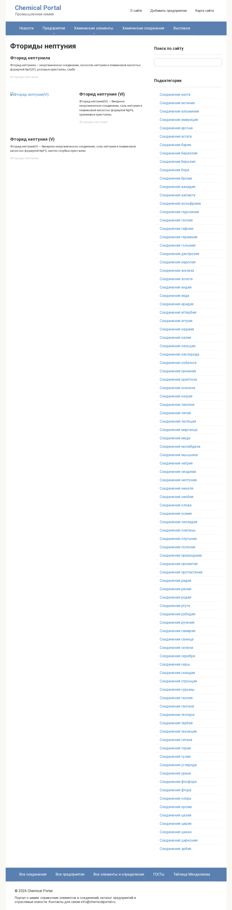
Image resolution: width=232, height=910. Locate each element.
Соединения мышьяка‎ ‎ (179, 455)
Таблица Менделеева (192, 874)
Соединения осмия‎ (176, 513)
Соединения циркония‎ (179, 840)
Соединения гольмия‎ (178, 245)
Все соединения (32, 874)
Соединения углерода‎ (178, 765)
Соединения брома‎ (176, 178)
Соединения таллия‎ (176, 698)
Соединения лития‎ (175, 413)
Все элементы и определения (118, 874)
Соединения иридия (176, 304)
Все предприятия (70, 874)
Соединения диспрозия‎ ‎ (180, 254)
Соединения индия (175, 287)
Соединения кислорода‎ (179, 354)
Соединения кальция (177, 346)
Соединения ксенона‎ (177, 388)
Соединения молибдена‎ (180, 446)
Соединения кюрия (176, 396)
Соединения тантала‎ (177, 706)
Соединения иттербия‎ (178, 312)
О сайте (136, 11)
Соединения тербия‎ (176, 723)
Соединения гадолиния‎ (179, 212)
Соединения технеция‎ (178, 731)
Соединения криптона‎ (178, 379)
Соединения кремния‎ (178, 371)
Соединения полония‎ (177, 547)
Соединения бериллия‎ (178, 153)
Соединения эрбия (175, 849)
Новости (26, 28)
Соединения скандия (177, 673)
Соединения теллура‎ (177, 715)
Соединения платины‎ (178, 530)
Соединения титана (176, 740)
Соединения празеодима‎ (181, 555)
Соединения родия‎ (175, 597)
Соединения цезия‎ (175, 815)
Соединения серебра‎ (177, 656)
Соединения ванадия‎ (177, 187)
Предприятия (54, 28)
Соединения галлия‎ (176, 220)
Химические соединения (143, 28)
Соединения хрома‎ (176, 807)
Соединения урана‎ (175, 773)
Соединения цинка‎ (175, 832)
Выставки (181, 28)
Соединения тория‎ (175, 748)
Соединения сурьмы (177, 689)
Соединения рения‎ (175, 589)
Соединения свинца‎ (176, 639)
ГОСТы (158, 874)
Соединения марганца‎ (178, 430)
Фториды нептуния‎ (24, 77)
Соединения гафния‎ (176, 228)
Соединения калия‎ (175, 337)
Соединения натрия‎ (176, 463)
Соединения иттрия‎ (176, 321)
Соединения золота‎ (176, 279)
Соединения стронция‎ (178, 681)
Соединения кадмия (177, 329)
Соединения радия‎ (175, 580)
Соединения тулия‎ (175, 756)
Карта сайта (204, 11)
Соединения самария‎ (177, 631)
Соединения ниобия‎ (176, 497)
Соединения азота (175, 94)
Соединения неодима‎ (178, 471)
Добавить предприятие (168, 11)
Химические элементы (93, 28)
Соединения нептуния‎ (178, 480)
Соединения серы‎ (175, 664)
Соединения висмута (177, 195)
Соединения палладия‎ (178, 522)
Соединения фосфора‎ (178, 782)
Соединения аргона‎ (176, 128)
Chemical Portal (38, 8)
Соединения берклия (177, 161)
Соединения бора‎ (174, 170)
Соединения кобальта (178, 363)
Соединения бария (175, 145)
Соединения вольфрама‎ (180, 203)
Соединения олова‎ (175, 505)
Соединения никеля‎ (176, 488)
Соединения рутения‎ (177, 622)
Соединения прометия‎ (179, 564)
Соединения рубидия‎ (177, 614)
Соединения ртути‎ (175, 606)
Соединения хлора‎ (175, 798)
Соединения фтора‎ (175, 790)
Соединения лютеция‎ (178, 421)
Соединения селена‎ (176, 647)
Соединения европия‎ (178, 262)
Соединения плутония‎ (178, 539)
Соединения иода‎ (174, 296)
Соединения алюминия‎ (179, 111)
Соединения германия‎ (178, 237)
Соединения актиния (177, 103)
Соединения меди (175, 438)
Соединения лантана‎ (177, 404)
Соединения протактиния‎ (181, 572)
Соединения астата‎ (176, 136)
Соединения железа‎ (177, 270)
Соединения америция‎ (179, 120)
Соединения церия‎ (175, 823)
